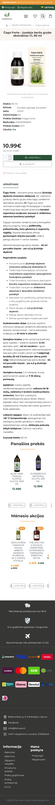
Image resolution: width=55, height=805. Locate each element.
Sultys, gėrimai (42, 25)
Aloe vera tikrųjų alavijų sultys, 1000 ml (17, 478)
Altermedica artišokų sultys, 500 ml (38, 477)
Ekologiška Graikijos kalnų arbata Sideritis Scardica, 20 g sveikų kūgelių (18, 551)
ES (19, 114)
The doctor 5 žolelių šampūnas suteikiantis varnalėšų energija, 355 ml (36, 550)
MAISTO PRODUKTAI (21, 25)
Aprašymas (10, 184)
